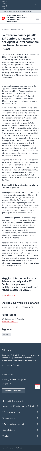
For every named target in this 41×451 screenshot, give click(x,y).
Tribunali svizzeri (9, 418)
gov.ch (23, 379)
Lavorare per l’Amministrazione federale (19, 406)
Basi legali (5, 448)
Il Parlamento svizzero (11, 412)
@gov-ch (7, 384)
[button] (37, 386)
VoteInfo (6, 436)
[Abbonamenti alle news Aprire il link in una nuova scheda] (33, 5)
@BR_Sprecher (10, 379)
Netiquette (19, 448)
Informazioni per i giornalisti (14, 424)
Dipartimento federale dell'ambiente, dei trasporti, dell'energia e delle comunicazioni (17, 18)
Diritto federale (9, 430)
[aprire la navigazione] (38, 18)
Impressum (12, 448)
